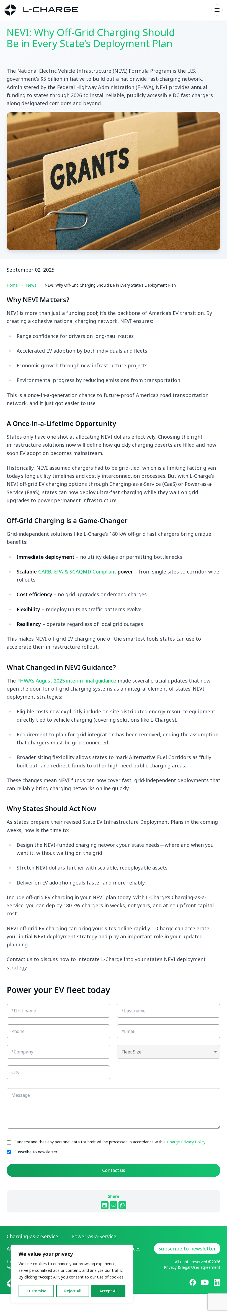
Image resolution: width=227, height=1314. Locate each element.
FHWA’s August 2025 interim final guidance (66, 680)
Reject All (72, 1290)
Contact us (113, 1170)
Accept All (108, 1290)
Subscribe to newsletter (35, 1151)
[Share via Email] (113, 1205)
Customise (36, 1290)
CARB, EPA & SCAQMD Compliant (77, 571)
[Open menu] (217, 10)
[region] (72, 1274)
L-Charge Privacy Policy (184, 1141)
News (31, 285)
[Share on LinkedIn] (105, 1205)
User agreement (205, 1267)
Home (12, 285)
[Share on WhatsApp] (122, 1205)
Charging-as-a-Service (32, 1236)
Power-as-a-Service (93, 1236)
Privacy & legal (177, 1267)
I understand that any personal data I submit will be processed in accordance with (109, 1141)
